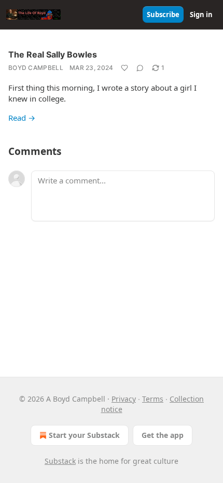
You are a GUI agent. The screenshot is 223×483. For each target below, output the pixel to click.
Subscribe (163, 14)
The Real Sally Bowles (52, 54)
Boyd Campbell (35, 68)
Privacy (124, 399)
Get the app (163, 435)
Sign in (201, 14)
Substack (60, 461)
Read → (21, 117)
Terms (152, 399)
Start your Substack (84, 435)
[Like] (124, 68)
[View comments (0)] (140, 68)
